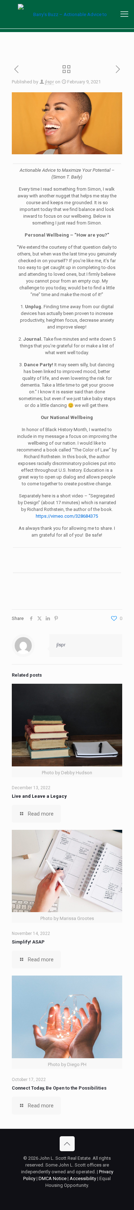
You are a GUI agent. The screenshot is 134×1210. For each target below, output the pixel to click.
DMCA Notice (52, 1178)
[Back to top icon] (67, 1143)
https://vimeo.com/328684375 (67, 516)
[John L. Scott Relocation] (67, 14)
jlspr (49, 81)
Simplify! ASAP (28, 942)
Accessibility (83, 1178)
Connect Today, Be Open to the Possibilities (59, 1088)
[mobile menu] (124, 14)
